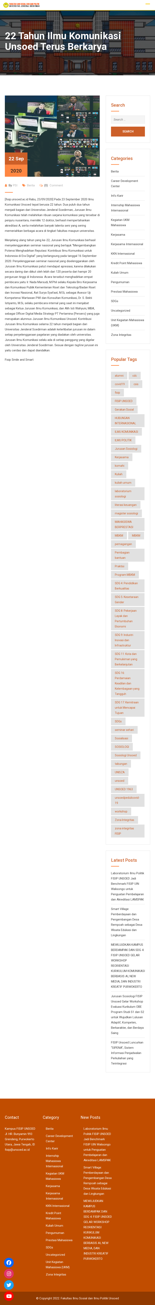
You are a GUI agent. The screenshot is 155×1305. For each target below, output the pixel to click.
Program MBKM (125, 574)
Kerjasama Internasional (127, 244)
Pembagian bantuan (122, 555)
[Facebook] (9, 1262)
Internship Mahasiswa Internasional (54, 1161)
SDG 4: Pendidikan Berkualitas (126, 586)
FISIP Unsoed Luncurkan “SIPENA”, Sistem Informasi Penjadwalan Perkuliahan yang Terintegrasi (127, 1053)
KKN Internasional (123, 253)
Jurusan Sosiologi (126, 448)
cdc (134, 375)
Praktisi (119, 566)
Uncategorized (120, 310)
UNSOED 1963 (124, 789)
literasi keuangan (126, 504)
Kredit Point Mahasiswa (126, 263)
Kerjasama (118, 234)
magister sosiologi (126, 513)
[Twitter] (9, 1285)
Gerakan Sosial (124, 409)
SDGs (114, 301)
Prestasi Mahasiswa (124, 291)
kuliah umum (123, 482)
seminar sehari (124, 729)
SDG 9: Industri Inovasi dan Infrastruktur (124, 640)
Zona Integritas (121, 335)
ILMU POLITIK (123, 440)
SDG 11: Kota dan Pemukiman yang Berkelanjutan (126, 659)
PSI (15, 185)
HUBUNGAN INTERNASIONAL (125, 420)
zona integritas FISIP (124, 831)
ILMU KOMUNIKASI (126, 431)
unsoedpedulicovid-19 (127, 800)
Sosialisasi (121, 738)
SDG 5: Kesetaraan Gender (126, 599)
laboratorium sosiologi (123, 494)
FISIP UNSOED (124, 401)
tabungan (121, 763)
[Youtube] (9, 1296)
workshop (121, 811)
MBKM (119, 535)
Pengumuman (120, 282)
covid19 (120, 384)
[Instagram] (9, 1274)
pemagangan (123, 544)
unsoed (119, 780)
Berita (31, 185)
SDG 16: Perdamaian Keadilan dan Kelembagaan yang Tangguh (127, 683)
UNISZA (120, 772)
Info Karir (117, 196)
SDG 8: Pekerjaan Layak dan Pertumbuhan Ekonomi (126, 618)
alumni (119, 375)
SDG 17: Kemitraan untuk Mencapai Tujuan (127, 707)
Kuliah (119, 474)
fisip (117, 392)
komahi (119, 465)
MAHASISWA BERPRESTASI (124, 524)
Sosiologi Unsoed (126, 755)
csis (136, 384)
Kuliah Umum (119, 272)
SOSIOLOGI (122, 746)
